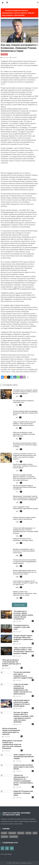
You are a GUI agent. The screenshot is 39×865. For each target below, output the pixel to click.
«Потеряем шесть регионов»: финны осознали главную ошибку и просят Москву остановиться (25, 391)
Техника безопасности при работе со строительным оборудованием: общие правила (24, 561)
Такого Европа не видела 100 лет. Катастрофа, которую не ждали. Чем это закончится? (25, 582)
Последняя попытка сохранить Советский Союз (23, 401)
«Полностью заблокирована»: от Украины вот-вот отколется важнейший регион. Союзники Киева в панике (25, 530)
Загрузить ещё (19, 605)
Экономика (13, 837)
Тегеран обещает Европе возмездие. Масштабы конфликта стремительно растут (25, 412)
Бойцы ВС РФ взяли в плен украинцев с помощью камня (23, 539)
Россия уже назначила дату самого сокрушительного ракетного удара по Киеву (25, 444)
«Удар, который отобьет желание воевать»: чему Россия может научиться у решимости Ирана (24, 423)
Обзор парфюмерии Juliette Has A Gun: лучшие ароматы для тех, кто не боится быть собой (24, 572)
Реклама (20, 833)
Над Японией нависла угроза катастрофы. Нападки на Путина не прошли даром (25, 466)
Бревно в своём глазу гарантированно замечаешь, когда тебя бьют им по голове (25, 593)
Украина (4, 837)
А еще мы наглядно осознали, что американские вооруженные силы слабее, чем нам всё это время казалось (24, 456)
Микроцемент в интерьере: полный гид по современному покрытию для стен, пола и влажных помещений (25, 497)
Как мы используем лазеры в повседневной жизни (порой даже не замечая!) (24, 487)
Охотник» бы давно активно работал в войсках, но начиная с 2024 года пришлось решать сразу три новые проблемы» (24, 477)
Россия (28, 833)
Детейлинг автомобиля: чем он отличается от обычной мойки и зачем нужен (24, 551)
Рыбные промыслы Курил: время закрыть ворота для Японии (24, 518)
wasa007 (14, 57)
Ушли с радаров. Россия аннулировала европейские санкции (25, 507)
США (34, 833)
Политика (4, 54)
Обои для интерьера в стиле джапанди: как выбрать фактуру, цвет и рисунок (24, 434)
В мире (4, 833)
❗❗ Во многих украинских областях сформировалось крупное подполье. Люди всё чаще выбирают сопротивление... (18, 13)
